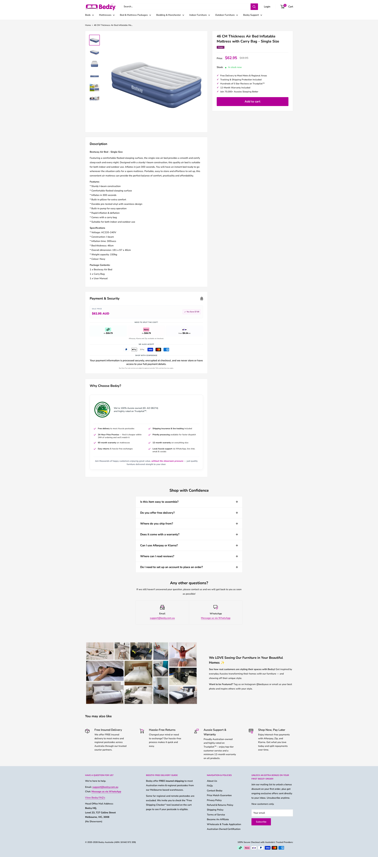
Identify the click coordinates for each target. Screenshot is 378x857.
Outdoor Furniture (225, 15)
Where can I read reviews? (157, 556)
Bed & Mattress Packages (134, 15)
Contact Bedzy (214, 790)
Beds (88, 15)
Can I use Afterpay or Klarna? (159, 545)
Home (88, 25)
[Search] (254, 6)
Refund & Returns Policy (220, 805)
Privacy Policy (214, 800)
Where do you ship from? (156, 524)
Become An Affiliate (218, 819)
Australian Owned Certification (223, 829)
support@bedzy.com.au (162, 618)
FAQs (210, 785)
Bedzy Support (251, 15)
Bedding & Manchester (168, 15)
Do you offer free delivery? (157, 513)
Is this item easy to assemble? (159, 502)
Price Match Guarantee (219, 795)
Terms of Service (216, 814)
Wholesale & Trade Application (224, 824)
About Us (212, 781)
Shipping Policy (215, 809)
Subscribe (261, 821)
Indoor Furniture (198, 15)
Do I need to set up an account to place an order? (171, 567)
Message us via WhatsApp (215, 618)
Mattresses (105, 15)
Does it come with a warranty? (159, 534)
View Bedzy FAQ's (95, 797)
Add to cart (252, 101)
